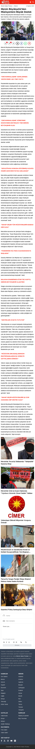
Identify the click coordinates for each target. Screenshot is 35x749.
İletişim (3, 721)
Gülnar (20, 693)
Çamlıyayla (21, 687)
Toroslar (20, 707)
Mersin (16, 6)
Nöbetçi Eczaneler (23, 715)
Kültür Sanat (4, 704)
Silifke (20, 701)
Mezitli (20, 696)
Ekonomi (3, 687)
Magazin (3, 693)
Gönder (17, 645)
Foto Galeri (4, 730)
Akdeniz (20, 676)
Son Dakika (4, 676)
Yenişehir (21, 710)
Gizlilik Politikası (5, 724)
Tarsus (20, 704)
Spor (2, 690)
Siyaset (3, 685)
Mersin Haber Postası (6, 6)
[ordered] (14, 642)
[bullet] (16, 642)
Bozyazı (20, 685)
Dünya (2, 698)
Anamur (20, 679)
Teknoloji (3, 701)
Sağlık (2, 696)
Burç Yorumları (22, 718)
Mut (19, 698)
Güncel (3, 682)
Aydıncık (20, 682)
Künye (2, 718)
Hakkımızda (4, 715)
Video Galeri (4, 732)
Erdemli (20, 690)
